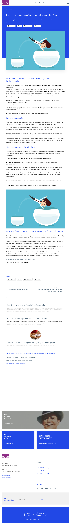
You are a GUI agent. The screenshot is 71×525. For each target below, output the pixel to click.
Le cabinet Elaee (43, 473)
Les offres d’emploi (44, 467)
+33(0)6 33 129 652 (6, 477)
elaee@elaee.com (6, 475)
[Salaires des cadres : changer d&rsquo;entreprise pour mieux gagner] (35, 335)
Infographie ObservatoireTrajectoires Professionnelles (21, 259)
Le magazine (41, 470)
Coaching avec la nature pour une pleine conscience (21, 357)
